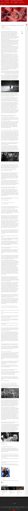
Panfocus (2, 4)
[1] (12, 68)
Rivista (5, 4)
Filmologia (11, 2)
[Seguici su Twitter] (14, 503)
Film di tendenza (7, 2)
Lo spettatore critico (21, 2)
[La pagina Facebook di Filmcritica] (13, 503)
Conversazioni (16, 2)
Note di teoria (2, 2)
